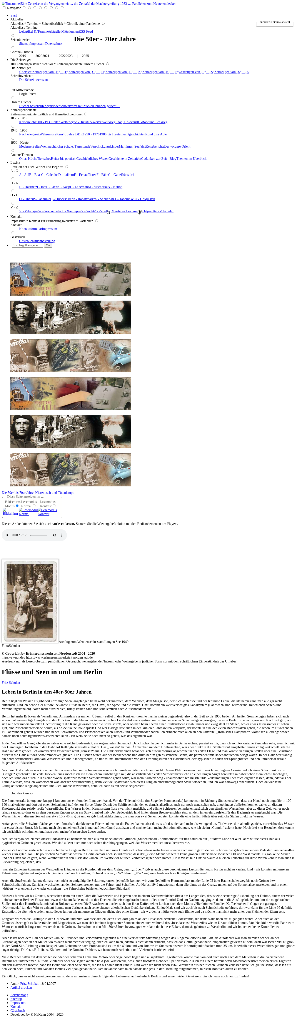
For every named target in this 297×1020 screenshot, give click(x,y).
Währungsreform (51, 134)
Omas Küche (28, 158)
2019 (22, 56)
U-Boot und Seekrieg (152, 122)
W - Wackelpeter (49, 211)
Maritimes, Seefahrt (132, 146)
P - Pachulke (41, 199)
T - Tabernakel (124, 199)
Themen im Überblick (191, 158)
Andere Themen (21, 154)
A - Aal (24, 174)
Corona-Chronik (21, 52)
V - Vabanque (28, 211)
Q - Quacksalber (61, 199)
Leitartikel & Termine (34, 31)
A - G (14, 171)
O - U (14, 195)
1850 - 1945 (18, 118)
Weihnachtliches (52, 146)
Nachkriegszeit (29, 134)
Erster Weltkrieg (63, 122)
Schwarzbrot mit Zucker (76, 106)
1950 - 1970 (91, 134)
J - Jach (52, 187)
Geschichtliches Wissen (92, 158)
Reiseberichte (155, 146)
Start (13, 15)
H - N (14, 183)
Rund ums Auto (156, 134)
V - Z (14, 207)
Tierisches (44, 158)
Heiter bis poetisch (63, 158)
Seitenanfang (19, 995)
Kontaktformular (30, 229)
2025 (85, 56)
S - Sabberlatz (104, 199)
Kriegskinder (51, 106)
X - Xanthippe (71, 211)
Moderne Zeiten (30, 146)
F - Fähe (102, 174)
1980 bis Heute (110, 134)
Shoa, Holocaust (126, 122)
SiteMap (16, 999)
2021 (45, 56)
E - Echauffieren (85, 174)
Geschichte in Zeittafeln (124, 158)
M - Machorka (98, 187)
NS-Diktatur (82, 122)
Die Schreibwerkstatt (33, 80)
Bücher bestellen (30, 106)
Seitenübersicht (20, 40)
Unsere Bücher (20, 102)
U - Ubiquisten (145, 199)
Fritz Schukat (11, 682)
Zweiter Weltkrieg (103, 122)
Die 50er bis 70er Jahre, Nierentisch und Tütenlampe (38, 492)
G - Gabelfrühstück (121, 174)
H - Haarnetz (28, 187)
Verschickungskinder (104, 146)
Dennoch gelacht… (106, 106)
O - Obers (26, 199)
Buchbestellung (44, 241)
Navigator (14, 8)
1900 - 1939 (43, 122)
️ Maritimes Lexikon (124, 211)
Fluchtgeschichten (132, 134)
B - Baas (35, 174)
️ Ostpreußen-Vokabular (158, 211)
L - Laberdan (79, 187)
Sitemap (24, 43)
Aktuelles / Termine (23, 27)
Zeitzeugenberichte (23, 110)
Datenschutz (53, 43)
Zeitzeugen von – (49, 72)
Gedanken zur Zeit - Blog (158, 158)
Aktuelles (16, 19)
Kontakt (16, 216)
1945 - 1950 (18, 130)
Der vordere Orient (177, 146)
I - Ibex (42, 187)
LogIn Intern (28, 94)
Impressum (37, 43)
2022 (62, 56)
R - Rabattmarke (84, 199)
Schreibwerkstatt (21, 76)
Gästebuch (17, 237)
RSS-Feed (86, 31)
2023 (69, 56)
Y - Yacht (87, 211)
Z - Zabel (100, 211)
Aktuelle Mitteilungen (64, 31)
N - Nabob (115, 187)
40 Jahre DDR (73, 134)
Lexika (15, 162)
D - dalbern (66, 174)
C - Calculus (49, 174)
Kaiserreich (27, 122)
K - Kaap (63, 187)
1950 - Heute (19, 142)
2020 (38, 56)
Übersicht (25, 72)
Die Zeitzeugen (21, 60)
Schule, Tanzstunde (76, 146)
